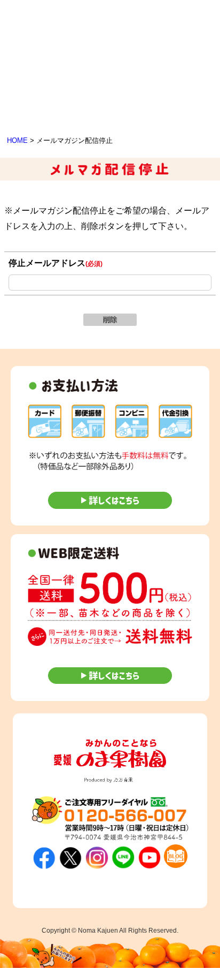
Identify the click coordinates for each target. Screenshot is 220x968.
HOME (17, 140)
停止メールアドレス (56, 263)
